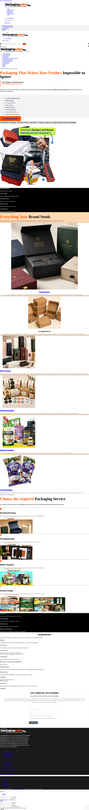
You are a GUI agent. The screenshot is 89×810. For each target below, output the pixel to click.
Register (4, 794)
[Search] (24, 44)
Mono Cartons (5, 371)
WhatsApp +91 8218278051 (6, 774)
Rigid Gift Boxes (44, 292)
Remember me (12, 799)
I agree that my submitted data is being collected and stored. (13, 808)
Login (4, 793)
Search (1, 44)
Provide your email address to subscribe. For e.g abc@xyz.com (40, 716)
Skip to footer (9, 0)
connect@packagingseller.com (8, 771)
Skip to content (3, 0)
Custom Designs (6, 490)
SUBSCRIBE (33, 722)
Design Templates (7, 450)
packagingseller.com (18, 789)
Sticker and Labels (7, 411)
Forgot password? (3, 799)
